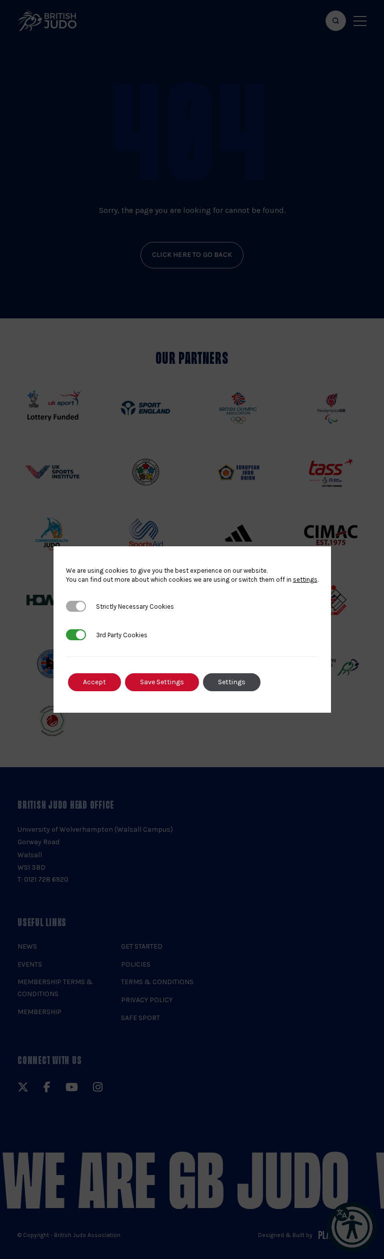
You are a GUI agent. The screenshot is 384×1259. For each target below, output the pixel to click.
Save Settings (162, 682)
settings (305, 579)
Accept (94, 682)
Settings (232, 682)
